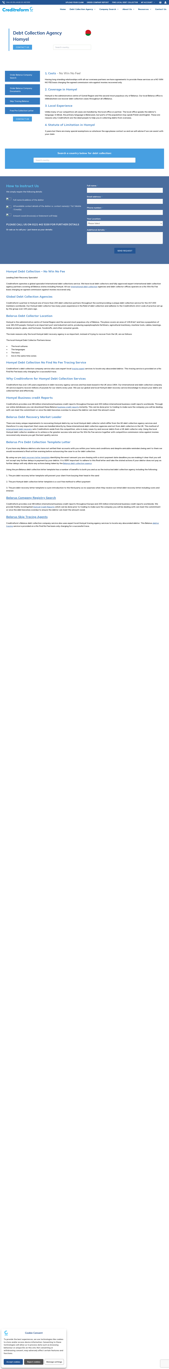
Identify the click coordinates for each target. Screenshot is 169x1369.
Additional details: (96, 230)
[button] (17, 2)
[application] (154, 2)
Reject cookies (33, 1362)
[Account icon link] (165, 2)
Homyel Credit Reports (44, 507)
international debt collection (84, 286)
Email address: (94, 196)
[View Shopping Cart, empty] (160, 2)
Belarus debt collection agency (77, 463)
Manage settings (54, 1362)
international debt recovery (19, 429)
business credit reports (68, 407)
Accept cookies (13, 1362)
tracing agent (78, 368)
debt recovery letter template (36, 457)
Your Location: (94, 219)
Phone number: (95, 207)
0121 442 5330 (41, 224)
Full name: (92, 185)
